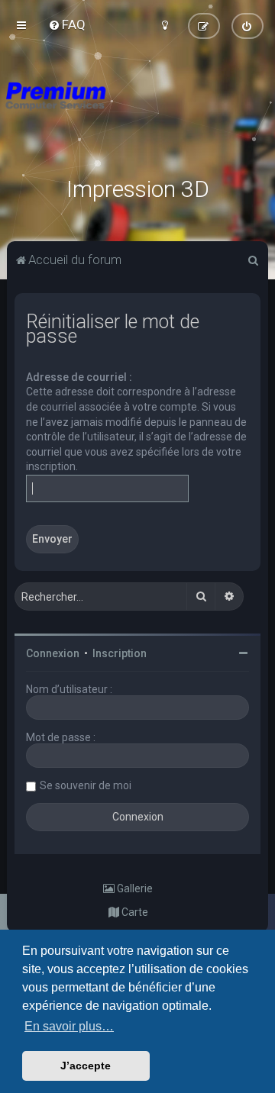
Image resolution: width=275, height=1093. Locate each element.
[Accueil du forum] (137, 114)
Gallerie (134, 888)
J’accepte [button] (85, 1065)
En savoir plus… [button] (69, 1026)
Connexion (52, 653)
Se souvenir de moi (85, 785)
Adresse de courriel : (79, 377)
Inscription (119, 653)
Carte (133, 912)
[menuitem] (66, 24)
